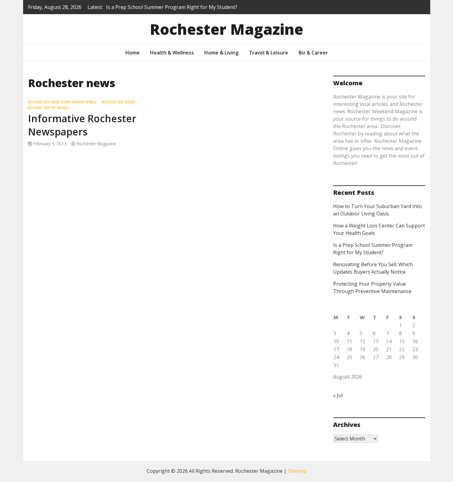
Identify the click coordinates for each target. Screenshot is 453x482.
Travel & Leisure (268, 52)
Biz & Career (313, 52)
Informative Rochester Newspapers (82, 125)
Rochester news (119, 102)
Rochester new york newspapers (62, 102)
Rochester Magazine (226, 29)
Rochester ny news (48, 107)
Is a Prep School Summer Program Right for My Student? (171, 7)
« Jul (338, 395)
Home (132, 52)
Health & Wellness (172, 52)
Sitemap (297, 471)
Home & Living (221, 52)
